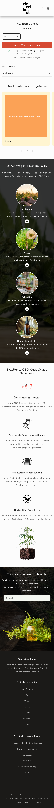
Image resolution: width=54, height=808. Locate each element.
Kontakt (26, 772)
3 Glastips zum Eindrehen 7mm (24, 116)
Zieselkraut (24, 795)
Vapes (27, 701)
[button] (5, 8)
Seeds (27, 724)
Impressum (27, 755)
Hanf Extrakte (27, 689)
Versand (27, 761)
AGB (40, 798)
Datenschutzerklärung (27, 749)
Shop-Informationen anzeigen (27, 57)
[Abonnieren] (47, 598)
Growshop (27, 713)
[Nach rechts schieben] (33, 151)
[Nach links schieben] (21, 151)
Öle (27, 695)
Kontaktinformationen (33, 802)
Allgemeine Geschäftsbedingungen (27, 743)
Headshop (27, 718)
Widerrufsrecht (30, 798)
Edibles (27, 707)
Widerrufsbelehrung (27, 766)
